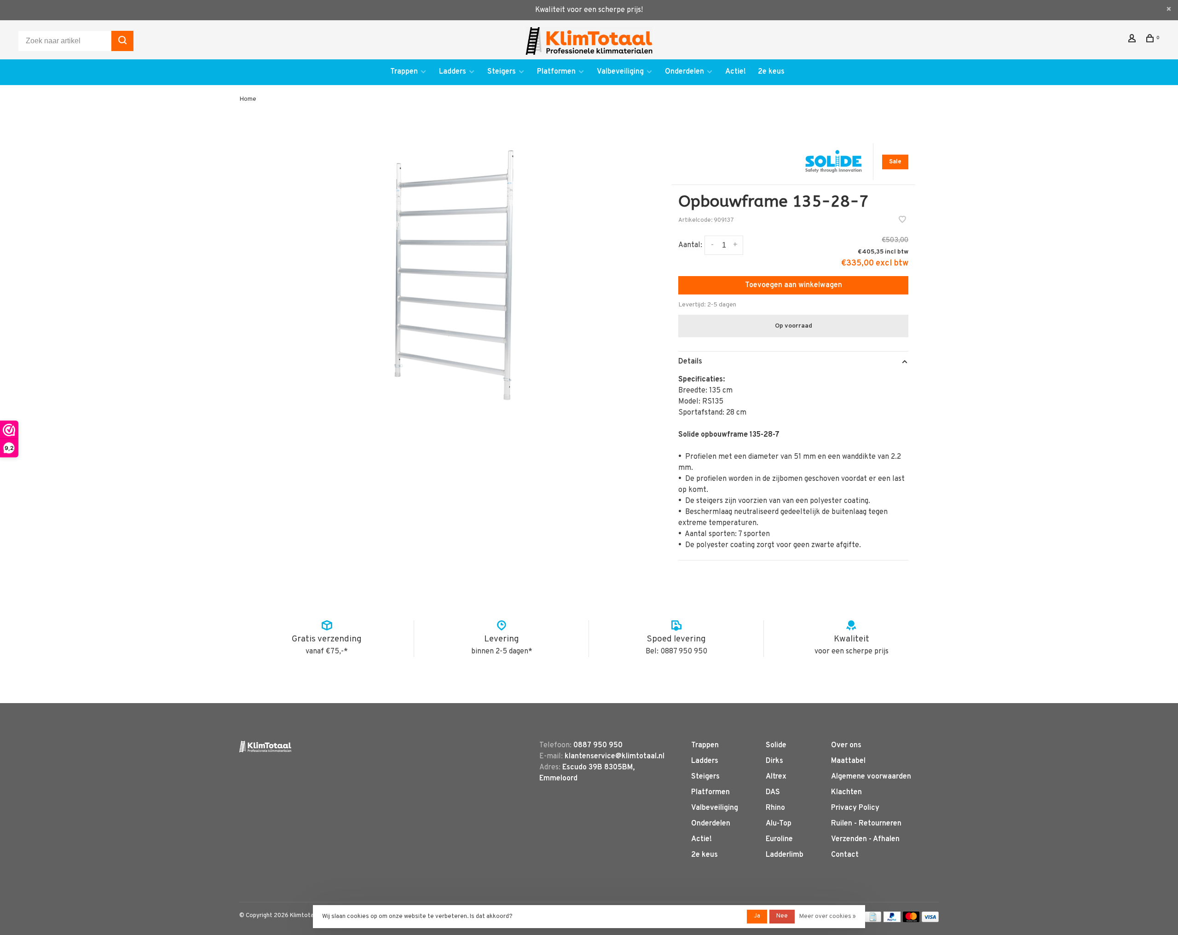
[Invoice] (873, 920)
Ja (757, 916)
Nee (782, 916)
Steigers (501, 71)
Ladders (452, 71)
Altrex (776, 776)
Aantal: (690, 245)
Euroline (779, 839)
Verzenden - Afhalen (865, 839)
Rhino (775, 808)
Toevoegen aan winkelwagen (793, 285)
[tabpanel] (458, 274)
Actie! (735, 71)
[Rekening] (1133, 40)
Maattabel (848, 761)
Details (690, 361)
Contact (845, 855)
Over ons (846, 745)
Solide (776, 745)
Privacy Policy (855, 808)
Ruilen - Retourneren (866, 823)
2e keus (771, 71)
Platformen (556, 71)
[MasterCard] (911, 920)
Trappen (404, 71)
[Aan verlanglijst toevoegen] (902, 220)
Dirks (774, 761)
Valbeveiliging (620, 71)
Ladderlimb (784, 855)
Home (247, 99)
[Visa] (930, 920)
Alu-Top (778, 823)
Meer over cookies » (827, 916)
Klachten (846, 792)
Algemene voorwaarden (871, 776)
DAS (773, 792)
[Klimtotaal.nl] (265, 746)
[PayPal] (892, 920)
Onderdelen (684, 71)
